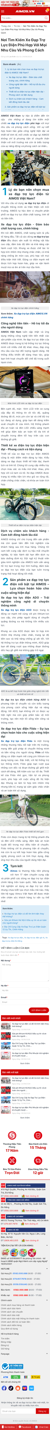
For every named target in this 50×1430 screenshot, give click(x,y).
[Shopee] (17, 1388)
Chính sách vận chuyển (12, 1312)
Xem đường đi (32, 1196)
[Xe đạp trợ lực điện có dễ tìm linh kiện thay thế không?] (6, 1026)
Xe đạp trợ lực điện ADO (16, 610)
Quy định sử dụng (9, 1328)
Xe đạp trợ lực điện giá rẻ (34, 938)
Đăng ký (5, 1345)
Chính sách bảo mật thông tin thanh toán (20, 1318)
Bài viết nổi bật (10, 1072)
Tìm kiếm (5, 1338)
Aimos (13, 870)
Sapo (30, 1424)
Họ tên (4, 985)
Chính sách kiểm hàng (11, 1325)
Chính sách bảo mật (10, 1315)
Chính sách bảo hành (11, 1308)
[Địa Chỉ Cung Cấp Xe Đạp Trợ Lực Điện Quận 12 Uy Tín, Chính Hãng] (6, 1046)
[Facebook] (4, 1388)
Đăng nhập (6, 1342)
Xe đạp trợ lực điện (15, 938)
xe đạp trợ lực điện (18, 123)
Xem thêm (25, 1063)
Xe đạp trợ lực (22, 313)
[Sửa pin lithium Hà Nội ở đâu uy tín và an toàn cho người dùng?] (6, 1036)
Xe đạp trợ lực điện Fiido (16, 741)
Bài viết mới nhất (11, 1018)
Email (4, 997)
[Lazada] (24, 1388)
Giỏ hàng (5, 1348)
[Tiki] (31, 1388)
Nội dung (6, 960)
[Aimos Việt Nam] (25, 10)
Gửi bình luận (39, 1010)
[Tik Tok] (10, 1388)
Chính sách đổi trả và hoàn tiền (15, 1322)
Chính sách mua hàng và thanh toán (18, 1305)
